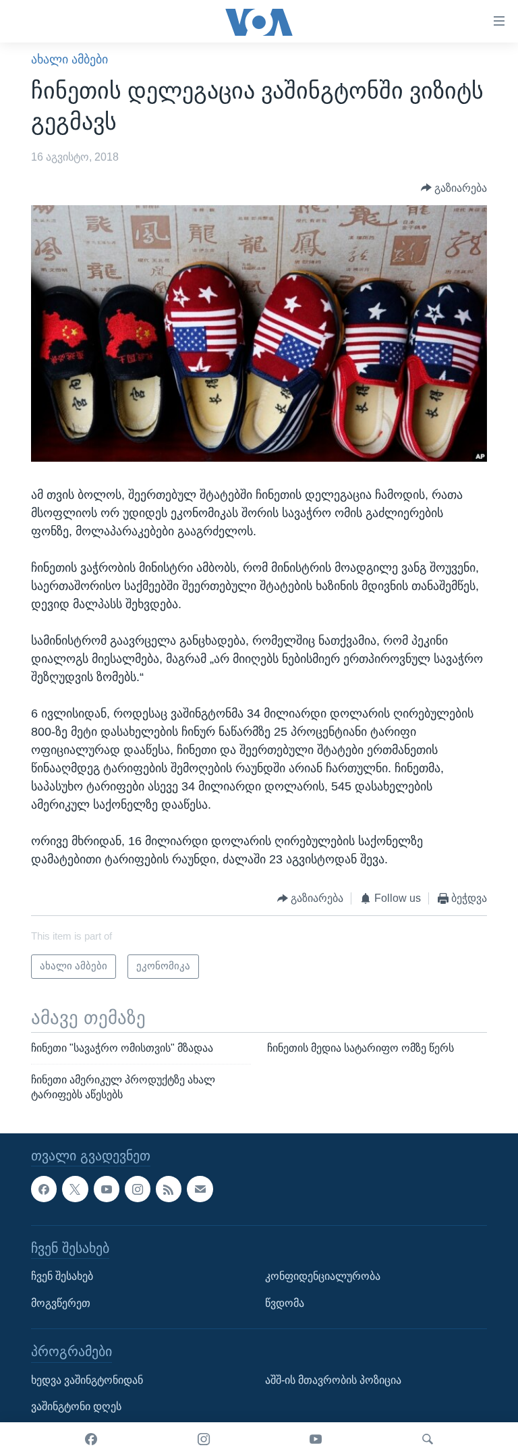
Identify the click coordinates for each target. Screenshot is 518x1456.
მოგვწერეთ (60, 1302)
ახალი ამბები (69, 59)
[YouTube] (316, 1439)
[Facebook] (91, 1439)
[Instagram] (204, 1439)
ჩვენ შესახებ (62, 1276)
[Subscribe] (199, 1189)
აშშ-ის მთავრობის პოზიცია (333, 1379)
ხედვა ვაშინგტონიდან (87, 1379)
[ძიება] (427, 1439)
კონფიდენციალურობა (322, 1276)
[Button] (454, 188)
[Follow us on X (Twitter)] (75, 1189)
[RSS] (168, 1189)
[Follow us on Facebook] (44, 1189)
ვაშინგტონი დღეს (76, 1406)
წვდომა (284, 1302)
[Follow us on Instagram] (137, 1189)
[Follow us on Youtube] (106, 1189)
